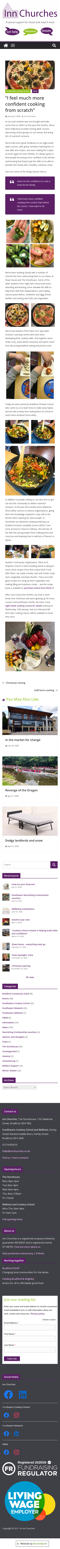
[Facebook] (9, 1395)
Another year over (21, 919)
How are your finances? (23, 884)
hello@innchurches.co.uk (16, 1151)
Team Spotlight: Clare (22, 955)
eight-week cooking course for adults (23, 605)
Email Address (11, 1323)
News (35, 91)
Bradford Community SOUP (16, 993)
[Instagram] (17, 1415)
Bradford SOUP (11, 1268)
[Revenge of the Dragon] (30, 758)
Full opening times (12, 1219)
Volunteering (8, 1061)
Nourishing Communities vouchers (19, 1032)
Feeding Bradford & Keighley (18, 1278)
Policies (40, 1253)
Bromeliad (39, 1543)
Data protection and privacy (17, 1253)
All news (30, 977)
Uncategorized (9, 1051)
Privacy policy (38, 1314)
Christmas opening (21, 965)
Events (5, 998)
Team (5, 1041)
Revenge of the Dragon (21, 790)
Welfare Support (10, 1065)
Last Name (10, 1345)
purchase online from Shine (38, 588)
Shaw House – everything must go (28, 944)
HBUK (5, 1017)
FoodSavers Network (12, 1008)
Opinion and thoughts (13, 1037)
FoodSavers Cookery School (17, 91)
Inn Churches (30, 116)
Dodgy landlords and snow (24, 840)
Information (8, 1022)
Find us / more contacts (15, 1157)
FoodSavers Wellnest (12, 1013)
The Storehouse (10, 1046)
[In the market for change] (30, 708)
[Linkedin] (24, 1395)
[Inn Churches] (5, 45)
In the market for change (22, 740)
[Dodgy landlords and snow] (30, 808)
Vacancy (6, 1056)
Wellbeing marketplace (23, 909)
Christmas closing (15, 682)
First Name (10, 1334)
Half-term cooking (44, 690)
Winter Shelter (9, 1070)
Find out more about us (27, 1246)
